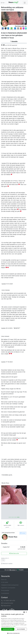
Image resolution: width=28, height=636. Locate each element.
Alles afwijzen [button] (21, 629)
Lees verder (13, 626)
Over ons (3, 579)
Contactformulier (8, 603)
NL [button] (3, 2)
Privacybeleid (5, 590)
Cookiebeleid (5, 593)
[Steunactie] (13, 2)
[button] (2, 28)
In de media (4, 582)
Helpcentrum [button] (7, 605)
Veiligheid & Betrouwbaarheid (9, 585)
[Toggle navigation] (24, 2)
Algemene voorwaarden (8, 587)
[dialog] (14, 623)
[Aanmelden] (1, 2)
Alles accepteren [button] (8, 629)
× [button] (26, 612)
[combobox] (24, 612)
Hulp (3, 560)
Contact (23, 533)
